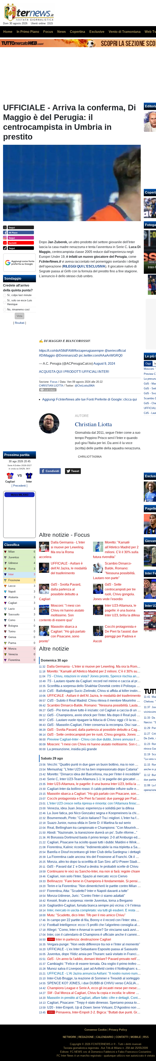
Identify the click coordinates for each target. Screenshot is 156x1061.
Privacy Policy (118, 1029)
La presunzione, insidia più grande (72, 749)
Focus (53, 381)
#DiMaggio (47, 355)
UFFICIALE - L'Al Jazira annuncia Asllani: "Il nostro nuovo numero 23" (97, 973)
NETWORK (69, 1037)
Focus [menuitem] (48, 31)
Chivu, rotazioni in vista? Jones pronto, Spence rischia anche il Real (99, 676)
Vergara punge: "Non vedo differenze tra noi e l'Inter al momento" (93, 944)
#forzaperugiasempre (88, 350)
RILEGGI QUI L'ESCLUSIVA (84, 266)
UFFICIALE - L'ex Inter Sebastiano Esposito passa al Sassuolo (92, 949)
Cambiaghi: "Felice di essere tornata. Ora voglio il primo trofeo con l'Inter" (99, 963)
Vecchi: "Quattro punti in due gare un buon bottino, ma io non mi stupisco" (100, 764)
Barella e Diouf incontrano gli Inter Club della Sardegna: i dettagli (94, 852)
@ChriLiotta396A (85, 385)
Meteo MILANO (19, 494)
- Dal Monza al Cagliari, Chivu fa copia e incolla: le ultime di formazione (101, 993)
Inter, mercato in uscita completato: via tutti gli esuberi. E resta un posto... (99, 910)
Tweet (74, 471)
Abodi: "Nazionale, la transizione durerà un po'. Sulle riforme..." (92, 832)
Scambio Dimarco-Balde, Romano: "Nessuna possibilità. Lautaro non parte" (101, 705)
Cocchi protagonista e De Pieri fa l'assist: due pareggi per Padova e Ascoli (100, 798)
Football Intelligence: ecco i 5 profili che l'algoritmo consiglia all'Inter (96, 925)
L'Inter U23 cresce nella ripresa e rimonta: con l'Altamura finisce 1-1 (95, 803)
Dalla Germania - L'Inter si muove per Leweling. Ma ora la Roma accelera (99, 666)
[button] (19, 316)
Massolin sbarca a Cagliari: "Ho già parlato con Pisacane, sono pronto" (98, 793)
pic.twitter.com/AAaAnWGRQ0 (100, 355)
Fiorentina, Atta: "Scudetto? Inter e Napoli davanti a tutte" (88, 891)
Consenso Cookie (95, 1029)
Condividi (52, 471)
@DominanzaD (67, 355)
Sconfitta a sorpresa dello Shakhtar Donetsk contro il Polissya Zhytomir (98, 686)
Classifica (11, 544)
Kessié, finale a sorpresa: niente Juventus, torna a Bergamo (90, 900)
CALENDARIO (104, 1037)
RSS (146, 1037)
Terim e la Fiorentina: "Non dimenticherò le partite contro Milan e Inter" (97, 886)
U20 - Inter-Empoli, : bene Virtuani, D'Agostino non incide (96, 1007)
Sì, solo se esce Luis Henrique (19, 302)
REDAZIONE (86, 1037)
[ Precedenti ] (19, 485)
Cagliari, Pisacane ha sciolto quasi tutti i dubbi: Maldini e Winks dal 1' (97, 842)
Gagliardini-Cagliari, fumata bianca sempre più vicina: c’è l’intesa (94, 905)
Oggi (148, 363)
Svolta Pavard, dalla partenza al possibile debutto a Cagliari (94, 729)
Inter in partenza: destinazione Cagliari (79, 939)
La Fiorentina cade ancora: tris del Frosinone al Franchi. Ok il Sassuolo (98, 857)
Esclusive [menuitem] (96, 31)
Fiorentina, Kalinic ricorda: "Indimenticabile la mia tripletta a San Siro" (97, 847)
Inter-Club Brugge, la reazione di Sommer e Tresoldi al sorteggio (93, 978)
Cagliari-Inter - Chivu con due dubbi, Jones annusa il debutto (97, 739)
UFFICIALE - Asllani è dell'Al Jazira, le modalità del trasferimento (69, 568)
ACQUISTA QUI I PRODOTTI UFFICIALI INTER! (74, 371)
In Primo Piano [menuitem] (28, 31)
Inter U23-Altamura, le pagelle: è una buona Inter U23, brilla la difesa (122, 610)
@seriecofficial (115, 350)
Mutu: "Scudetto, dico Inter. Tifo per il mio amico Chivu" (86, 915)
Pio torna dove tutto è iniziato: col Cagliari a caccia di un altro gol (98, 710)
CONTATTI (122, 1037)
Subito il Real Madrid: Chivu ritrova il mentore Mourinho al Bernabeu (100, 700)
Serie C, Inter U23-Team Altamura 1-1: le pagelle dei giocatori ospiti (95, 779)
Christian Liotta (51, 385)
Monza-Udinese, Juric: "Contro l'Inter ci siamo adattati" (86, 895)
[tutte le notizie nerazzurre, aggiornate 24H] (29, 12)
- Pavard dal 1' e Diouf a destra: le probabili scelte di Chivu (92, 866)
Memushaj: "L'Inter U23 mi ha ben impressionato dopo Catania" (92, 769)
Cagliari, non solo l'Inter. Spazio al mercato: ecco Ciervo (87, 876)
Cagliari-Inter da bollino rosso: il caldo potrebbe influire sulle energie (96, 788)
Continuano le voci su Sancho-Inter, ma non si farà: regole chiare (93, 871)
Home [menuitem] (7, 31)
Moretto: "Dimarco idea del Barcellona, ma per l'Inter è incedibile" (94, 774)
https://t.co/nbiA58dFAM (56, 350)
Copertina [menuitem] (77, 31)
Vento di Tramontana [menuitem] (125, 31)
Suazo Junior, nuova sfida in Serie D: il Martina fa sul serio (89, 823)
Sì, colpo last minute (19, 295)
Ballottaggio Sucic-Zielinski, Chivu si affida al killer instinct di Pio (98, 690)
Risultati (19, 322)
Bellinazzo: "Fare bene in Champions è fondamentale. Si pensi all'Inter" (98, 881)
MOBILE (136, 1037)
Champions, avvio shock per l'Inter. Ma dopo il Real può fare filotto (99, 715)
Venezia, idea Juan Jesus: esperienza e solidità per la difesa (90, 808)
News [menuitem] (61, 31)
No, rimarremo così (18, 309)
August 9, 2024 (104, 363)
